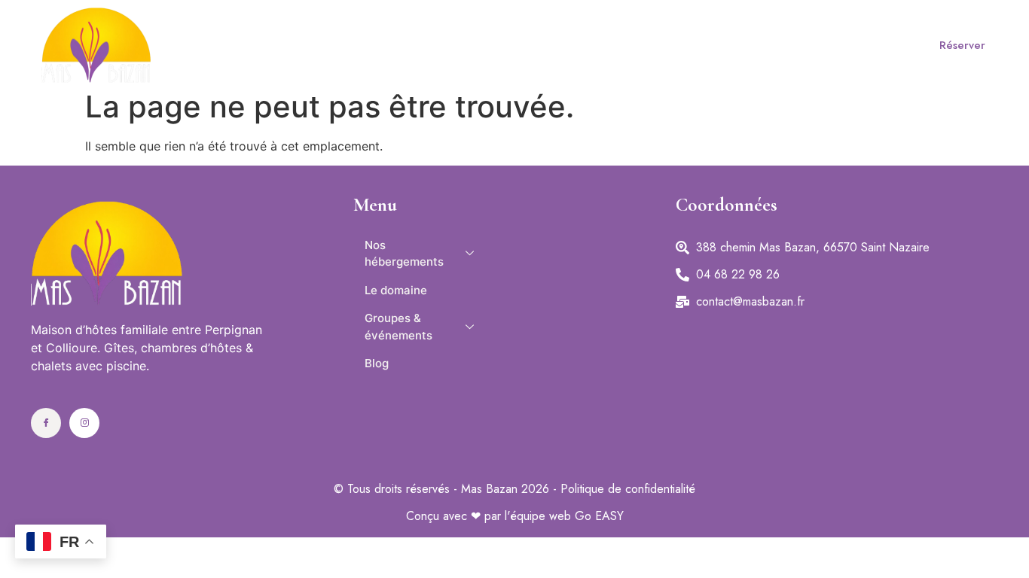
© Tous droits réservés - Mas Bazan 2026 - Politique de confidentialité (514, 488)
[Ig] (84, 423)
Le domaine (488, 44)
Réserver (962, 45)
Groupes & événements (646, 44)
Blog (800, 44)
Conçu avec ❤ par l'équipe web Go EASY (515, 516)
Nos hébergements (327, 44)
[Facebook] (46, 423)
